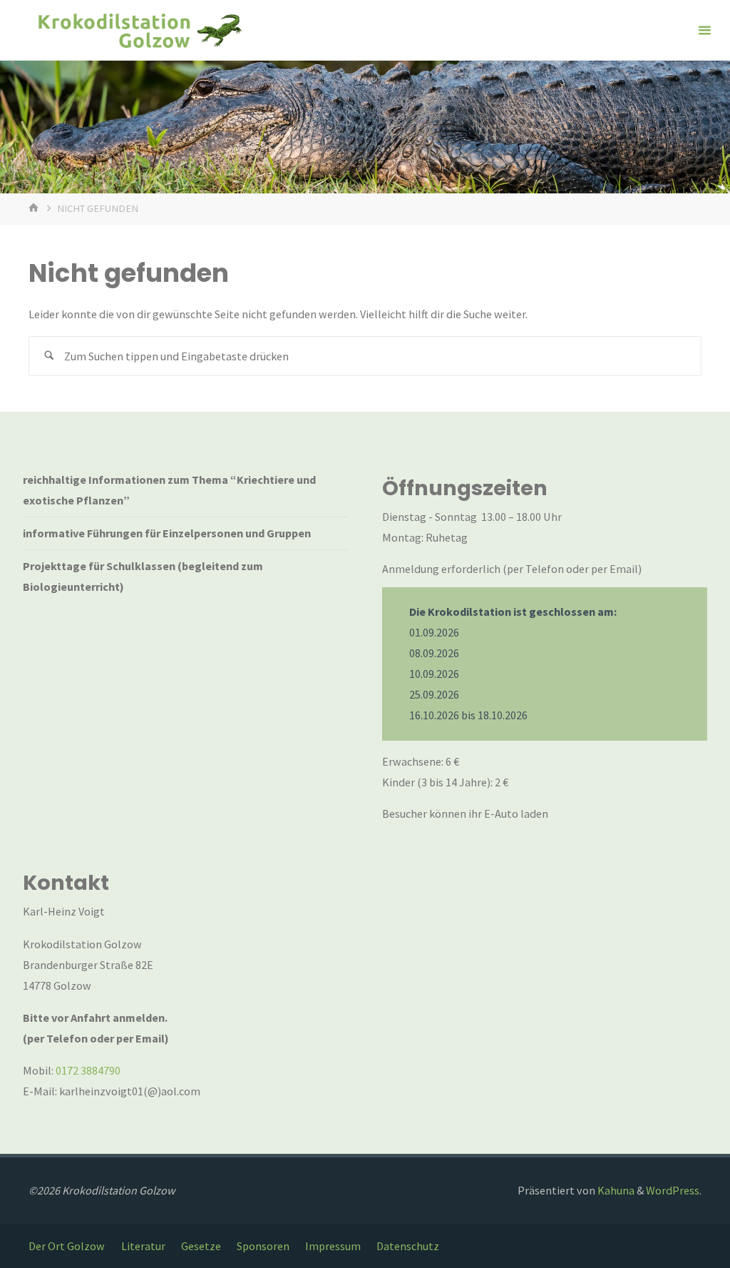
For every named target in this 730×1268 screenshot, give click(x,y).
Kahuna (614, 1190)
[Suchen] (49, 356)
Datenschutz (407, 1246)
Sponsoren (263, 1246)
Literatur (143, 1246)
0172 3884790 (88, 1070)
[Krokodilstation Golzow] (139, 30)
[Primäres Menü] (704, 30)
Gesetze (201, 1246)
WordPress (672, 1190)
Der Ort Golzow (67, 1246)
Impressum (333, 1246)
